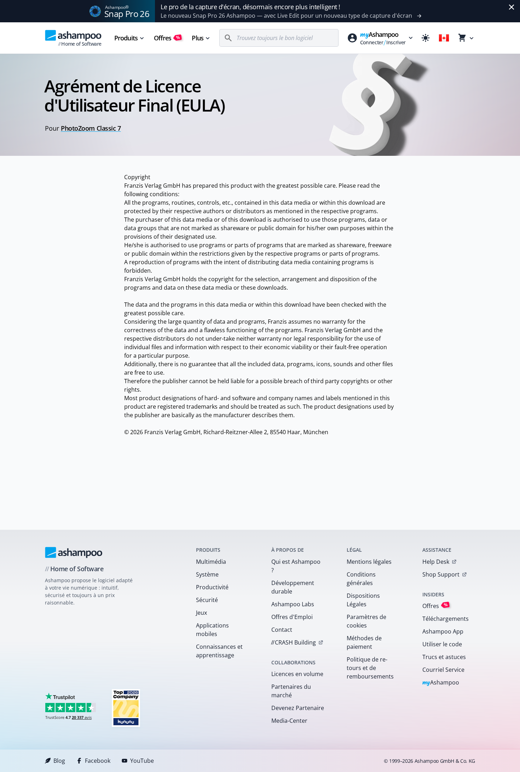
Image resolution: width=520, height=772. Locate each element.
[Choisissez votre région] (443, 37)
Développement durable (292, 587)
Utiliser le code (442, 644)
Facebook (97, 761)
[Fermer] (511, 7)
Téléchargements (445, 619)
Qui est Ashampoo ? (295, 566)
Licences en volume (297, 674)
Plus (197, 38)
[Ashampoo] (74, 552)
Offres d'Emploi (292, 617)
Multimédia (211, 562)
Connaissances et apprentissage (219, 651)
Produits (126, 38)
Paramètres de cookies (366, 621)
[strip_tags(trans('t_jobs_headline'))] (126, 707)
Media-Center (289, 721)
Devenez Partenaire (297, 708)
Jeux (201, 613)
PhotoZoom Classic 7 (91, 128)
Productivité (212, 587)
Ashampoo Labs (292, 604)
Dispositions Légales (363, 600)
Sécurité (207, 600)
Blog (59, 761)
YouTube (142, 761)
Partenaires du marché (291, 691)
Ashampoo (441, 683)
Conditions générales (361, 579)
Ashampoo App (442, 631)
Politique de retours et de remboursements (370, 667)
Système (207, 574)
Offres (167, 38)
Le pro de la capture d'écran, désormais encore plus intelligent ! (250, 6)
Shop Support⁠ (441, 574)
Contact (281, 630)
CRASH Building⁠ (293, 642)
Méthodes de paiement (364, 642)
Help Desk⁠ (435, 562)
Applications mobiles (212, 629)
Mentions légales (369, 562)
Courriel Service (443, 670)
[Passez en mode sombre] (425, 37)
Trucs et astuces (444, 657)
